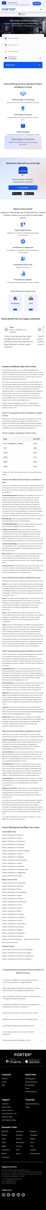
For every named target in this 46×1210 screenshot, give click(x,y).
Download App (23, 187)
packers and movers (24, 384)
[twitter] (8, 1195)
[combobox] (23, 38)
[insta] (13, 1195)
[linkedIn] (18, 1195)
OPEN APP (37, 3)
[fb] (3, 1195)
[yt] (23, 1195)
